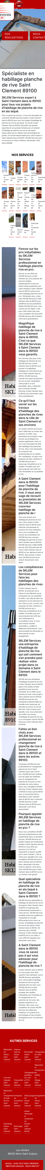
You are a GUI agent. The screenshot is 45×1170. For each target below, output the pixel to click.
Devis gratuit (32, 1166)
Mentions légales (15, 1166)
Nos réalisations (14, 36)
